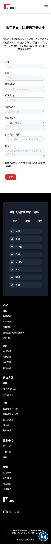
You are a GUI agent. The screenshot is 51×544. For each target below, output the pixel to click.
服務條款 (20, 539)
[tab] (15, 221)
